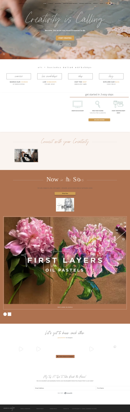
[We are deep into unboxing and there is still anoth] (109, 349)
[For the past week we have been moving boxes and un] (56, 349)
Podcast (95, 3)
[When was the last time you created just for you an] (21, 349)
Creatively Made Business (70, 3)
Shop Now (65, 193)
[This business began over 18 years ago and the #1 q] (38, 349)
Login (101, 3)
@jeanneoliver (62, 337)
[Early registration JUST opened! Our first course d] (91, 349)
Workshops (58, 3)
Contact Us (66, 408)
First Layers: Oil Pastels (65, 307)
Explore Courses (99, 120)
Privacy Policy (40, 408)
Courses (50, 3)
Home (44, 3)
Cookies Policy (53, 408)
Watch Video (65, 44)
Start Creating (65, 38)
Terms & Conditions (25, 408)
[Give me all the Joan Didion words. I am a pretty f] (74, 349)
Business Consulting (85, 3)
